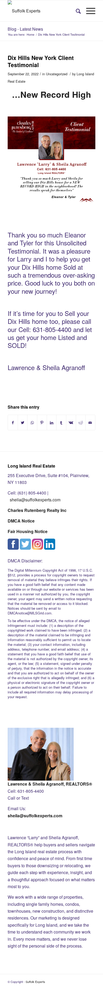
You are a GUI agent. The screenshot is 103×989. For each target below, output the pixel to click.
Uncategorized (56, 73)
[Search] (76, 10)
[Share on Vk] (71, 422)
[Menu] (88, 10)
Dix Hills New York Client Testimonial (41, 61)
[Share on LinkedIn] (52, 422)
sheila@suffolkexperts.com (35, 500)
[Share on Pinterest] (42, 422)
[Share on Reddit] (81, 422)
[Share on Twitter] (22, 422)
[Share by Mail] (90, 422)
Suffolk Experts (35, 981)
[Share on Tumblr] (61, 422)
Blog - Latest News (25, 29)
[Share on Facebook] (13, 422)
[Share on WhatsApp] (32, 422)
